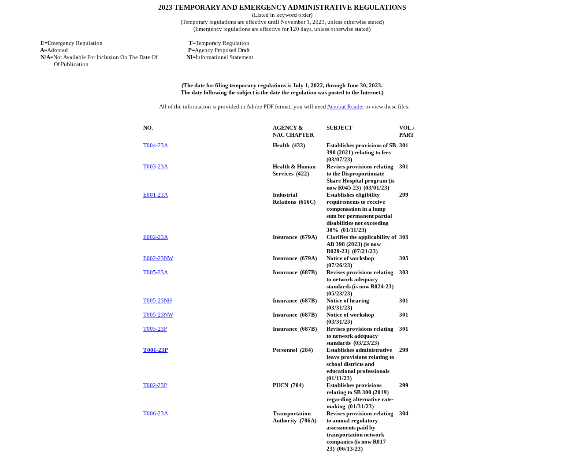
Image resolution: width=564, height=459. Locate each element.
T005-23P (155, 328)
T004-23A (155, 145)
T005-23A (155, 272)
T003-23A (155, 166)
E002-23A (155, 237)
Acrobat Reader (345, 106)
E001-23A (155, 194)
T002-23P (155, 385)
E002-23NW (158, 258)
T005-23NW (158, 314)
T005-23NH (157, 300)
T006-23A (155, 413)
